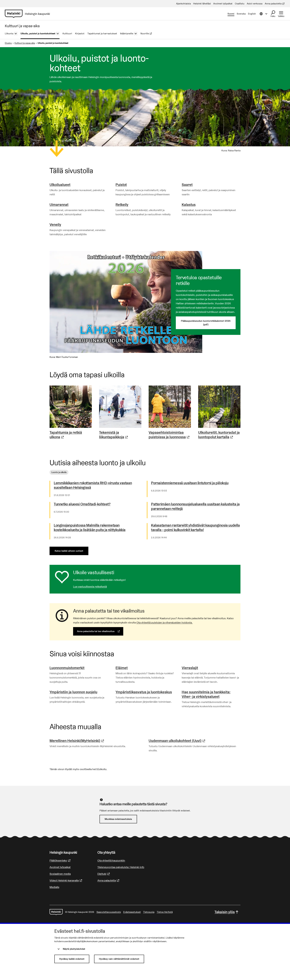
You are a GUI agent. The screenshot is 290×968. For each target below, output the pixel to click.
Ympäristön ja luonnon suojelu (73, 692)
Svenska (241, 13)
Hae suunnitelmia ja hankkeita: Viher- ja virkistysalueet (206, 694)
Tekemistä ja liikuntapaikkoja (120, 434)
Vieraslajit (190, 667)
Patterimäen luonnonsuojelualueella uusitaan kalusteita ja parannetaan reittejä (195, 506)
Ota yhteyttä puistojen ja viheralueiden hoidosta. (164, 622)
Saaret (187, 184)
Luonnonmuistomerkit (67, 667)
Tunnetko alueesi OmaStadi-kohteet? (82, 504)
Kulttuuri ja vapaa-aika (24, 43)
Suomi (230, 13)
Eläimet (122, 667)
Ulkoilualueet (60, 184)
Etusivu (8, 43)
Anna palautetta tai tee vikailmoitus (100, 631)
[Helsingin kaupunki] (56, 912)
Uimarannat (59, 204)
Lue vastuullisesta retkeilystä (90, 586)
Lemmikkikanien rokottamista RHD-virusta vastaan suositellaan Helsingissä (93, 485)
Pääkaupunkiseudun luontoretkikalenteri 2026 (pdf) (205, 322)
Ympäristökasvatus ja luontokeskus (144, 692)
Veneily (55, 224)
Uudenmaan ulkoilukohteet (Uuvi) (177, 740)
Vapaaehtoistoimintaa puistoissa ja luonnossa (170, 434)
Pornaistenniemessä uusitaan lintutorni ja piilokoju (190, 483)
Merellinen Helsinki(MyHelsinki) (77, 740)
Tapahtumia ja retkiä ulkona (71, 434)
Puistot (121, 184)
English (252, 13)
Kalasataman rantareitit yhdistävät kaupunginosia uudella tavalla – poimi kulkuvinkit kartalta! (195, 527)
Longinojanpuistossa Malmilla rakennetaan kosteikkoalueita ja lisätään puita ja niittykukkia (90, 527)
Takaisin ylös (224, 912)
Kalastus (189, 204)
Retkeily (122, 204)
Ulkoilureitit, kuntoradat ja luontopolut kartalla (219, 434)
